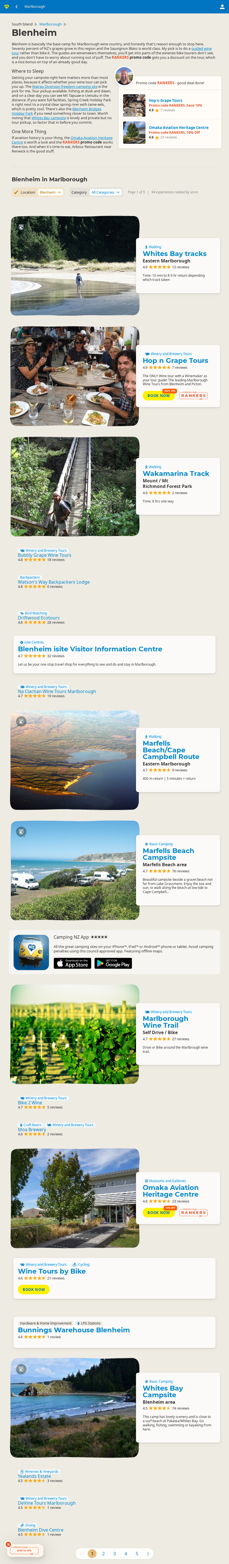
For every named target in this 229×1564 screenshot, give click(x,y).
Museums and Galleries (167, 1181)
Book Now (158, 395)
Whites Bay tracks (175, 254)
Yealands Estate (34, 1476)
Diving (30, 1525)
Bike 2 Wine (30, 1103)
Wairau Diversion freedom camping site (64, 86)
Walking (155, 247)
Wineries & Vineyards (41, 1471)
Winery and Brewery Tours (171, 354)
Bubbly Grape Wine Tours (44, 555)
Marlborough (50, 24)
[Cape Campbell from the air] (74, 760)
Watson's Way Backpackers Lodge (54, 582)
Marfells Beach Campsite (168, 854)
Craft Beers (32, 1125)
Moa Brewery (32, 1129)
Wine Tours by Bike (52, 1271)
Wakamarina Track (176, 473)
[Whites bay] (74, 265)
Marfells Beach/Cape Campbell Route (171, 750)
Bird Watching (36, 613)
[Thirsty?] (74, 1034)
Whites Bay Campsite (163, 1391)
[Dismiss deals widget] (8, 1544)
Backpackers (30, 577)
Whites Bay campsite (49, 117)
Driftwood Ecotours (39, 618)
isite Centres (34, 642)
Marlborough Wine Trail (166, 1022)
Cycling (83, 1264)
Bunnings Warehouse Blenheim (74, 1330)
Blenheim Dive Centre (40, 1530)
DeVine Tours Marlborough (47, 1503)
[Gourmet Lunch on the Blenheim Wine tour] (74, 376)
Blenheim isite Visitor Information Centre (90, 649)
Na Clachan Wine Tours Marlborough (57, 691)
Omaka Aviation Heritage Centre (171, 1190)
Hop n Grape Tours (175, 360)
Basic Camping (161, 844)
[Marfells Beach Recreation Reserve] (74, 870)
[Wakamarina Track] (74, 486)
